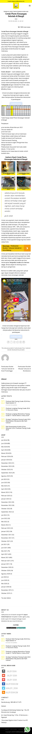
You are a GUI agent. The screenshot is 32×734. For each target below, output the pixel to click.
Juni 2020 (4, 580)
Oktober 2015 (5, 593)
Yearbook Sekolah (22, 11)
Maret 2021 (5, 557)
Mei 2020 (4, 583)
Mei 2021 (4, 551)
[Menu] (30, 6)
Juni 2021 (4, 548)
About (7, 729)
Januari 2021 (5, 564)
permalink (21, 350)
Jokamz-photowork (11, 628)
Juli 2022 (4, 515)
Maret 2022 (5, 525)
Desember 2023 (6, 463)
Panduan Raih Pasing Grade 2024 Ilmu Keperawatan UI (18, 402)
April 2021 (4, 554)
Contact (20, 729)
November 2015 (6, 590)
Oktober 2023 (5, 469)
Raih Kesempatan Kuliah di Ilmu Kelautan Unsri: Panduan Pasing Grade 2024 (18, 428)
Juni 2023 (4, 482)
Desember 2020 (6, 567)
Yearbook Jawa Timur (10, 11)
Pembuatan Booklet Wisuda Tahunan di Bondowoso (24, 369)
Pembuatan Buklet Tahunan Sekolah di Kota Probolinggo (7, 369)
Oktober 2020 (5, 570)
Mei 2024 (4, 447)
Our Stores (13, 729)
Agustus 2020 (5, 574)
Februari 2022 (5, 528)
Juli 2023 (4, 479)
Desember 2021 (6, 535)
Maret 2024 (5, 453)
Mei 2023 (4, 486)
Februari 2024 (5, 456)
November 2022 (6, 505)
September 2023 (6, 473)
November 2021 (6, 538)
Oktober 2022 (5, 509)
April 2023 (4, 489)
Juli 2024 (4, 440)
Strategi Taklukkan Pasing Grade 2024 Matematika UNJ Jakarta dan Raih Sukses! (18, 421)
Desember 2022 (6, 502)
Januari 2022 (5, 531)
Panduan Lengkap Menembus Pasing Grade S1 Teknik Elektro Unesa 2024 (18, 414)
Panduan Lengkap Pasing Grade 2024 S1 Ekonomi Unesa (18, 409)
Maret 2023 (5, 492)
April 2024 (4, 450)
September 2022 (6, 512)
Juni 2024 (4, 443)
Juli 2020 (4, 577)
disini (17, 63)
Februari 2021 (5, 561)
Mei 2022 (4, 522)
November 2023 (6, 466)
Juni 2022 (4, 518)
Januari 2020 (5, 587)
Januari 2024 (5, 460)
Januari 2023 (5, 499)
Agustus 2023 (5, 476)
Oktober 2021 (5, 541)
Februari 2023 (5, 496)
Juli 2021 (4, 544)
